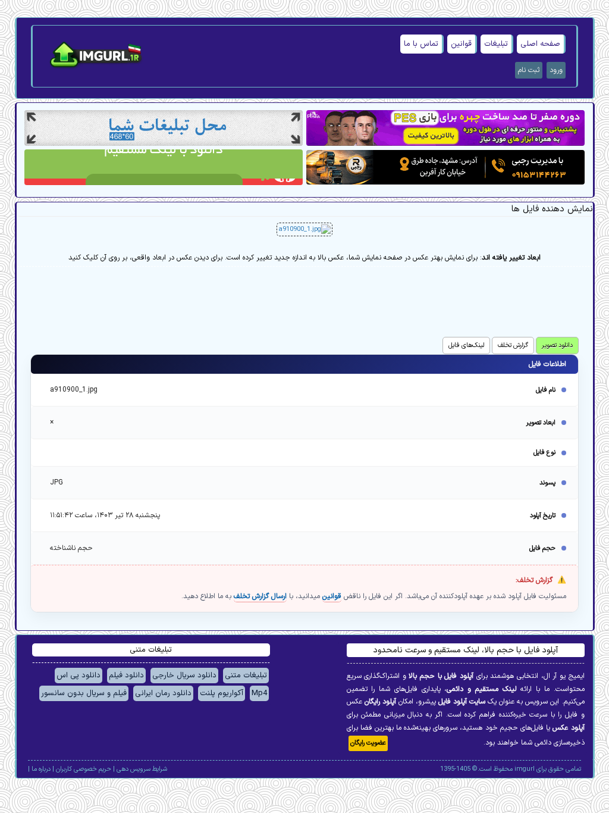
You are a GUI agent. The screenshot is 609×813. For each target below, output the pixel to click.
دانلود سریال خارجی (184, 675)
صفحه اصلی (540, 44)
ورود (556, 70)
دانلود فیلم (126, 675)
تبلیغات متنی (246, 675)
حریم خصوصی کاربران (83, 769)
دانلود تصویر (557, 345)
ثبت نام (528, 70)
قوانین (461, 44)
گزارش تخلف (513, 345)
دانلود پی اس (78, 675)
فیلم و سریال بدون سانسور (84, 693)
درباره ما (41, 769)
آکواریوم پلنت (221, 693)
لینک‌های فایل (466, 345)
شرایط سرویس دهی (142, 769)
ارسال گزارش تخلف (260, 596)
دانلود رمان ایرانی (163, 693)
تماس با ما (421, 44)
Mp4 (259, 693)
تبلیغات (496, 44)
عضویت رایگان (368, 743)
